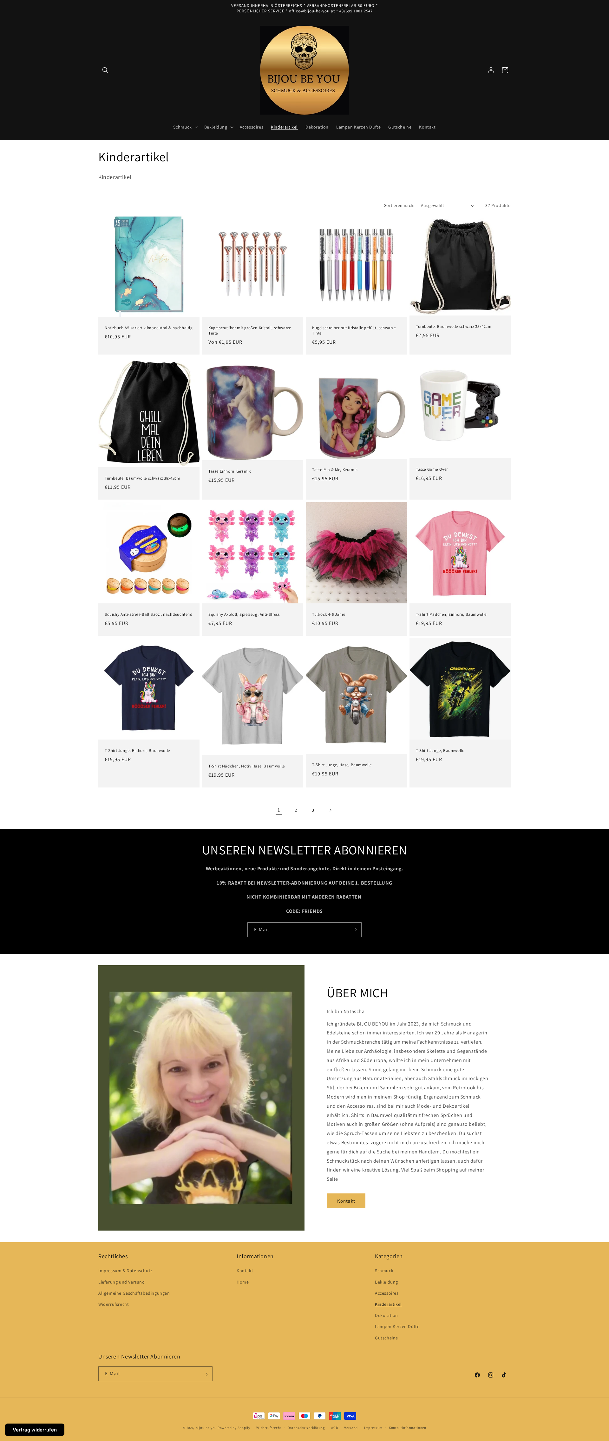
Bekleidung (386, 1282)
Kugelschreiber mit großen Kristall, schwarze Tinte (249, 330)
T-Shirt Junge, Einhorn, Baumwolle (137, 750)
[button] (105, 70)
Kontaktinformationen (407, 1427)
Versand (351, 1427)
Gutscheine (386, 1337)
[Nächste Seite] (330, 810)
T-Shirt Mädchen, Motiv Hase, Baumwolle (246, 766)
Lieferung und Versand (121, 1282)
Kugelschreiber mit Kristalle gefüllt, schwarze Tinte (354, 330)
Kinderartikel (388, 1304)
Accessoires (387, 1293)
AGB (334, 1427)
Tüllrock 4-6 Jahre (328, 614)
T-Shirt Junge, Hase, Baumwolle (342, 764)
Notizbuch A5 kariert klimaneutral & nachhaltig (149, 327)
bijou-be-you (206, 1427)
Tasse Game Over (432, 469)
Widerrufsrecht (113, 1304)
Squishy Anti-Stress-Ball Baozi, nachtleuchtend (149, 614)
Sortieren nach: (399, 205)
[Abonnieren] (354, 929)
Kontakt (346, 1201)
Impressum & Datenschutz (125, 1270)
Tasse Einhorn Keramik (229, 471)
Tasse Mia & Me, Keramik (335, 469)
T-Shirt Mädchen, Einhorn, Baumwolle (451, 614)
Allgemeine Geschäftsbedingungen (134, 1293)
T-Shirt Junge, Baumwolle (440, 750)
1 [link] (279, 810)
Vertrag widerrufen (35, 1430)
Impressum (373, 1427)
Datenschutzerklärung (306, 1427)
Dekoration (386, 1315)
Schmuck (384, 1270)
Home (243, 1282)
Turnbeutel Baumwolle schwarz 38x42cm (454, 326)
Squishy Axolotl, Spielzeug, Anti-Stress (243, 614)
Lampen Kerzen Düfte (397, 1326)
